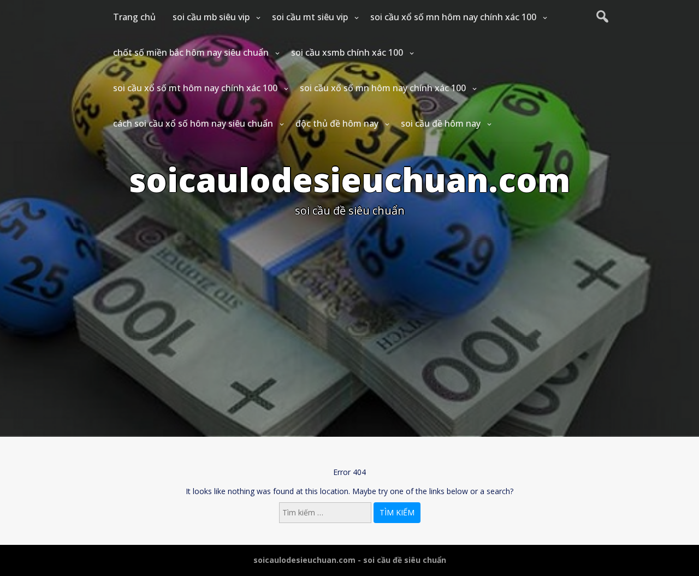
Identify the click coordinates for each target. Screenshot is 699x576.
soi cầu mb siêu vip (211, 17)
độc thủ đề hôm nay (336, 123)
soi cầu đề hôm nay (441, 123)
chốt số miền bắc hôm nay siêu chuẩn (191, 52)
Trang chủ (134, 17)
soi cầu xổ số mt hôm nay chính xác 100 (195, 88)
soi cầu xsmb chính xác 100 (347, 52)
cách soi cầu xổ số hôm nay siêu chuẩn (193, 123)
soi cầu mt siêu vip (310, 17)
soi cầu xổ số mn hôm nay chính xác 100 (453, 17)
